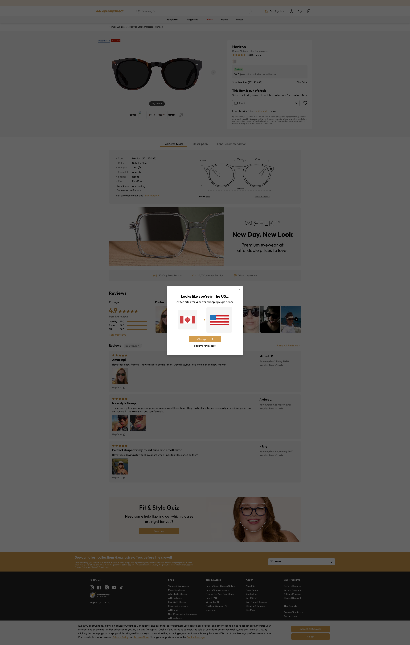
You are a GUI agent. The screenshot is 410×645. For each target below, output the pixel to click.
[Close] (239, 289)
